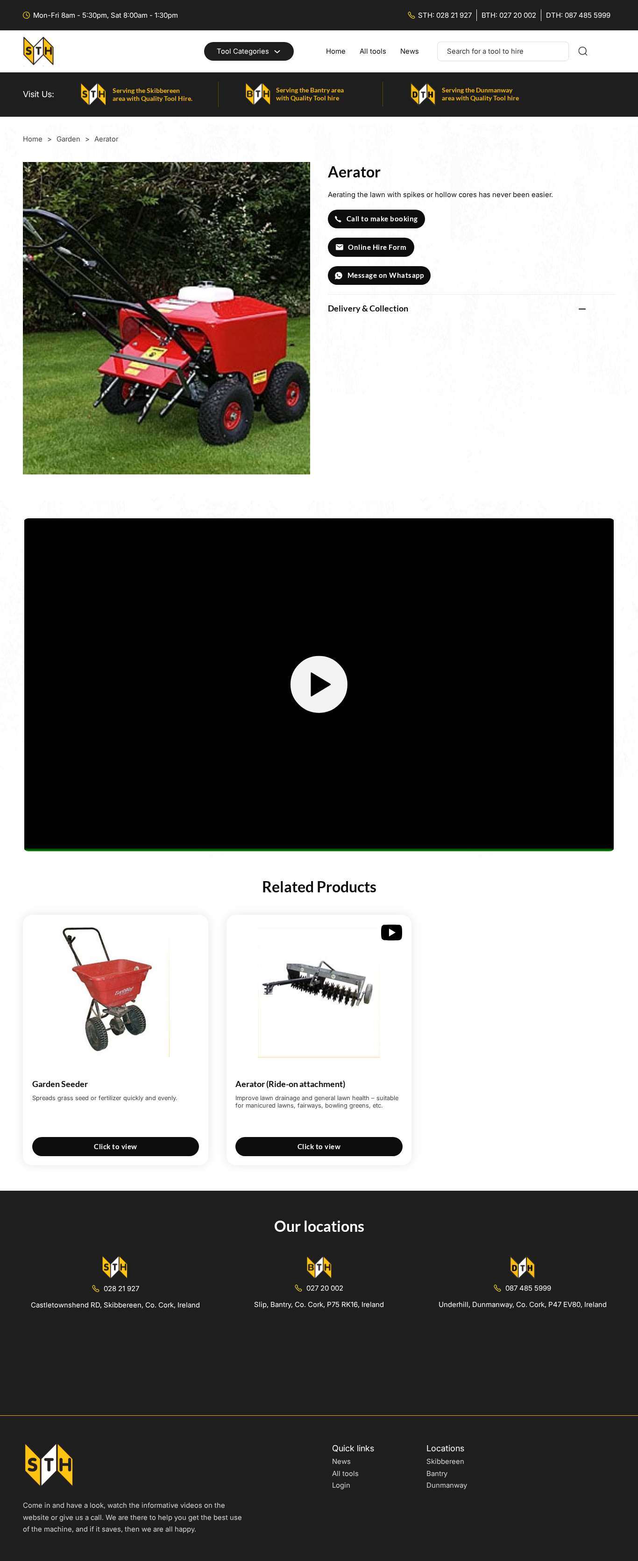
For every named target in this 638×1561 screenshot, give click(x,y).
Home (336, 51)
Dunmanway (446, 1485)
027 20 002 (324, 1288)
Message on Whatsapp (385, 275)
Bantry (436, 1473)
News (409, 51)
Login (341, 1485)
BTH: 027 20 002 (509, 15)
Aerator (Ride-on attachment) (290, 1084)
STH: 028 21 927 (445, 15)
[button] (471, 308)
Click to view (115, 1146)
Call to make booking (382, 218)
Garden (68, 138)
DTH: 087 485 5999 (578, 15)
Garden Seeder (60, 1084)
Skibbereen (445, 1461)
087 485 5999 (528, 1288)
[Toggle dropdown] (277, 51)
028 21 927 (121, 1288)
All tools (373, 51)
